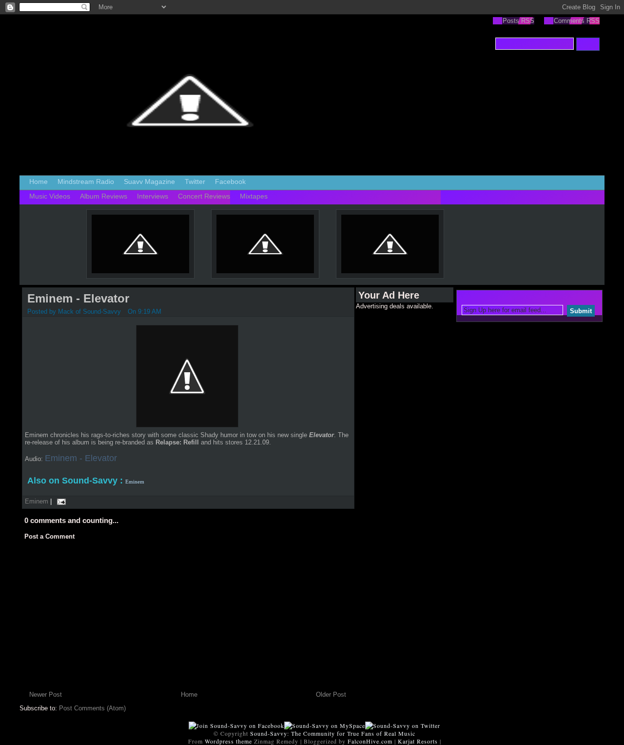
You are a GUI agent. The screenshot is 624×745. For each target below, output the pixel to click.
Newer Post (45, 694)
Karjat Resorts (418, 741)
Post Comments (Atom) (92, 708)
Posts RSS (518, 20)
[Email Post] (60, 501)
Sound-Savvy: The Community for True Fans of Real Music (332, 733)
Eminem (36, 501)
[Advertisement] (395, 456)
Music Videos (49, 196)
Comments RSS (577, 20)
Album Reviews (103, 196)
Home (38, 181)
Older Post (331, 694)
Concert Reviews (204, 196)
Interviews (152, 196)
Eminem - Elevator (78, 298)
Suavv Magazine (149, 181)
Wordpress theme (228, 741)
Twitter (195, 181)
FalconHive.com (370, 741)
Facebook (230, 181)
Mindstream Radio (86, 181)
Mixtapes (254, 196)
